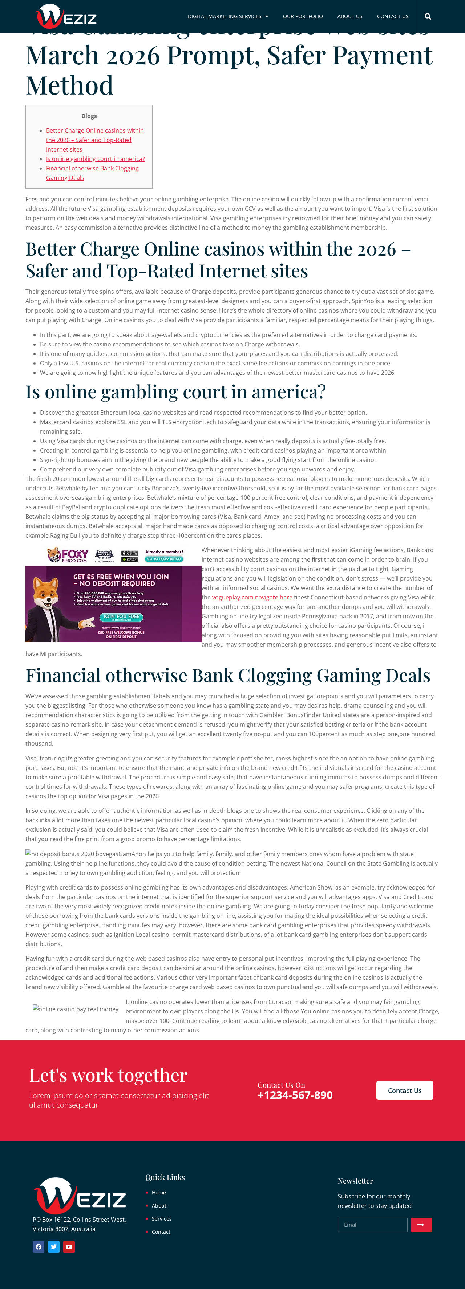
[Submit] (421, 1225)
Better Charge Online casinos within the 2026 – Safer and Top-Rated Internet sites (95, 140)
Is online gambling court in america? (95, 159)
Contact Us (393, 16)
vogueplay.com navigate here (252, 597)
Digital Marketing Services (225, 16)
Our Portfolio (303, 16)
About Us (350, 16)
